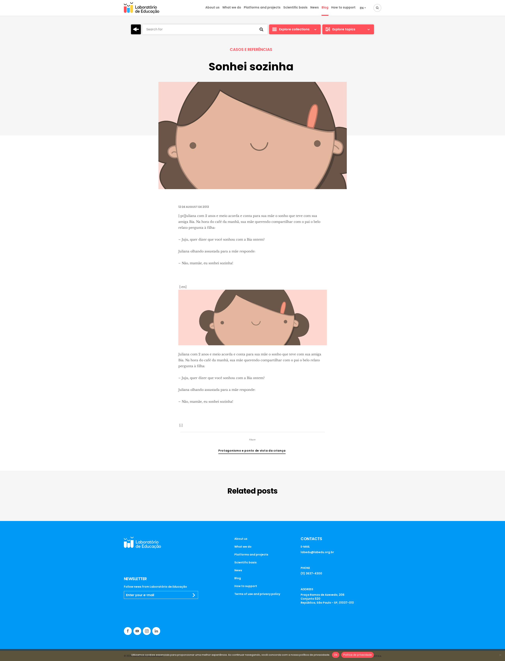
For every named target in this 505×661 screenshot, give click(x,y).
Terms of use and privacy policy (257, 594)
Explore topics (343, 29)
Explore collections (294, 29)
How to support (343, 7)
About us (212, 7)
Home (136, 29)
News (314, 7)
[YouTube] (137, 631)
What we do (231, 7)
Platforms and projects (262, 7)
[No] (500, 655)
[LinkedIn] (156, 631)
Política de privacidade (357, 654)
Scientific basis (295, 7)
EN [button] (362, 8)
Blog (325, 7)
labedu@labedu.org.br (317, 552)
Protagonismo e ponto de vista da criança (252, 451)
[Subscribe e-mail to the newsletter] (194, 595)
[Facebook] (128, 631)
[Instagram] (147, 631)
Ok (336, 654)
